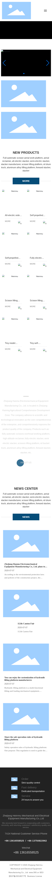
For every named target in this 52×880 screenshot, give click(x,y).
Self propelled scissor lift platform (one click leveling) (38, 200)
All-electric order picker (13, 200)
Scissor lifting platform (38, 285)
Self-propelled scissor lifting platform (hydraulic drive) (13, 243)
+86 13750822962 (37, 840)
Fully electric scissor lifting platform (38, 243)
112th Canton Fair (26, 623)
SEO (41, 872)
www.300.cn (34, 872)
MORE (26, 181)
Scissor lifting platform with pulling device (13, 285)
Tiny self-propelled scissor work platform (38, 328)
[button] (23, 73)
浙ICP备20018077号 (17, 876)
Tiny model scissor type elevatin (13, 328)
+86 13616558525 (14, 840)
